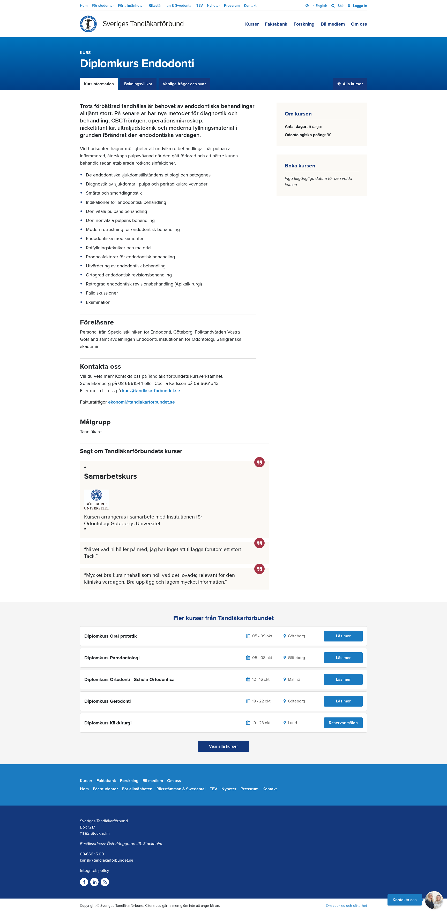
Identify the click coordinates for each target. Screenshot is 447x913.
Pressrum (232, 5)
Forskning (304, 24)
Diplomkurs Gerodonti (107, 701)
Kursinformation (99, 84)
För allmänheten (131, 5)
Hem (84, 5)
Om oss (359, 24)
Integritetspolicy (94, 870)
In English (318, 6)
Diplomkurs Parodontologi (112, 658)
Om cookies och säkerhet (346, 905)
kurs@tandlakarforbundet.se (151, 390)
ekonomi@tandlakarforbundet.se (141, 402)
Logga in (359, 6)
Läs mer (343, 636)
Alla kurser (352, 84)
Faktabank (276, 24)
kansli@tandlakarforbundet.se (106, 860)
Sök (340, 6)
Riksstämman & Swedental (170, 5)
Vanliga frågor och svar (184, 84)
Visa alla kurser (223, 746)
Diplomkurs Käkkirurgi (108, 723)
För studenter (103, 5)
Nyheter (213, 5)
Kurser (252, 24)
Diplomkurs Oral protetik (110, 636)
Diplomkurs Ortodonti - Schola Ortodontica (129, 679)
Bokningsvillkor (138, 84)
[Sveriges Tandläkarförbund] (131, 24)
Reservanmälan (343, 722)
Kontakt (250, 5)
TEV (199, 5)
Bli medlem (333, 24)
